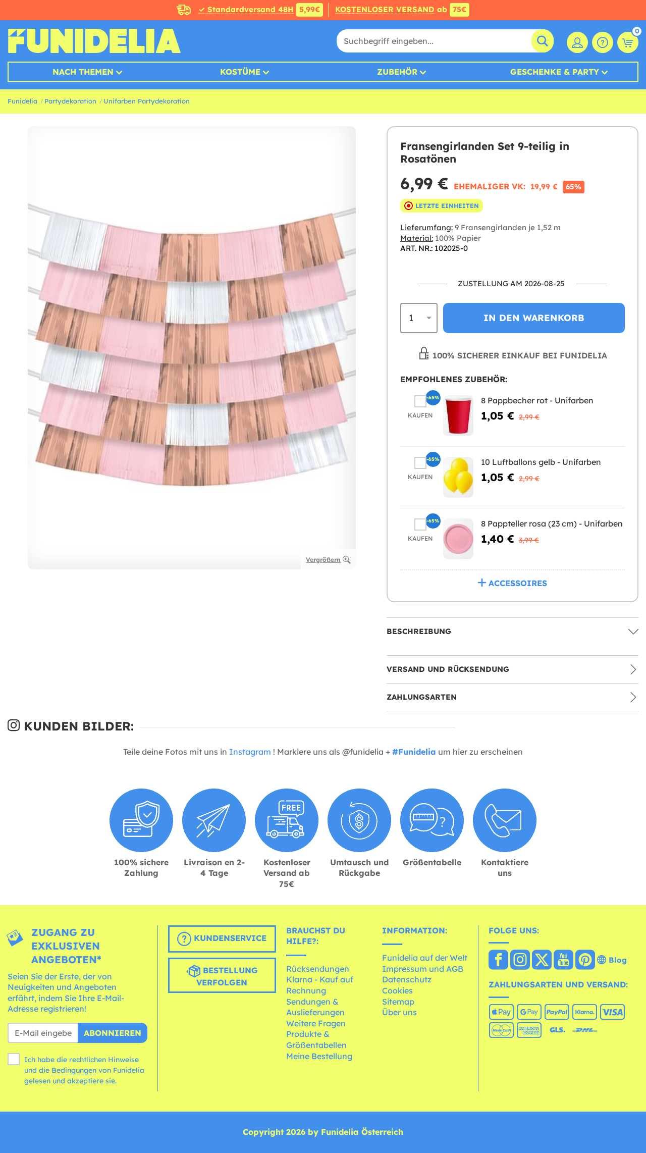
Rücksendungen (317, 969)
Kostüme (240, 72)
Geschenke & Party (554, 72)
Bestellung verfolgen (227, 976)
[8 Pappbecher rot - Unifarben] (458, 415)
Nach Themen (83, 72)
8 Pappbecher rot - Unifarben (537, 400)
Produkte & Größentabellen (316, 1039)
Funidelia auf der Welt (424, 958)
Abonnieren (112, 1033)
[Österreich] (498, 961)
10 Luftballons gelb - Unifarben (541, 462)
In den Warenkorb (533, 318)
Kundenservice (228, 938)
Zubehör (397, 72)
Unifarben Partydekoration (146, 101)
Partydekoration (70, 101)
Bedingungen (73, 1070)
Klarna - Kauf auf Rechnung (319, 984)
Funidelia (22, 101)
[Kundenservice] (602, 42)
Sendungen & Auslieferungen (315, 1007)
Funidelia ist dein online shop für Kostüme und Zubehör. (94, 41)
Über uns (399, 1012)
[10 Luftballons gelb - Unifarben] (458, 477)
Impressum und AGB (422, 969)
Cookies (397, 990)
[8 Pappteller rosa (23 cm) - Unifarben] (458, 538)
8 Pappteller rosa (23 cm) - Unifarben (552, 523)
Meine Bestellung (319, 1056)
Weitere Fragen (316, 1023)
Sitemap (398, 1002)
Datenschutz (407, 979)
